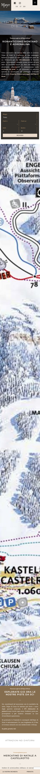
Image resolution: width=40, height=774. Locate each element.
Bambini (23, 128)
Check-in (5, 121)
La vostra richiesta (10, 772)
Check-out (23, 121)
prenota (30, 772)
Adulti (4, 128)
